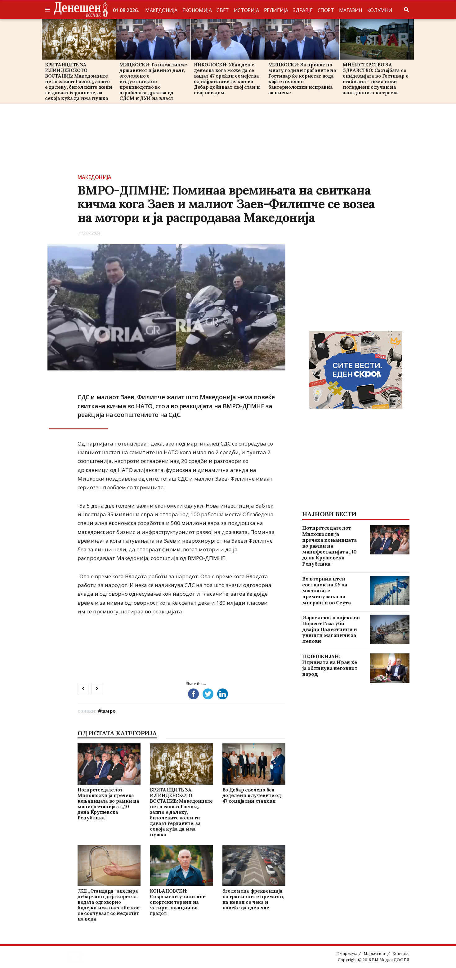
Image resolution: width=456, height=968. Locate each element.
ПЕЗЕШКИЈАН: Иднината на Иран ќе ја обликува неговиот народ (330, 665)
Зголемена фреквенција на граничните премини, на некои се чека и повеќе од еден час (253, 899)
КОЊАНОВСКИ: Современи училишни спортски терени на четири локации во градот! (178, 902)
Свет (223, 10)
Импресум (346, 953)
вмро (109, 711)
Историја (246, 10)
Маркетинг (375, 953)
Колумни (379, 10)
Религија (276, 10)
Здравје (302, 10)
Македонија (161, 10)
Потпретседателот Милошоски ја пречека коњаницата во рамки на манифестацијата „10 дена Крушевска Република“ (108, 804)
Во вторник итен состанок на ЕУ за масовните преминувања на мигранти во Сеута (326, 591)
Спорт (326, 10)
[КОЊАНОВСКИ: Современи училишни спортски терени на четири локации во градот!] (181, 865)
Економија (197, 10)
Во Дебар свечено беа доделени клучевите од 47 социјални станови (251, 795)
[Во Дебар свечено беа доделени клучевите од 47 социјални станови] (253, 764)
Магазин (350, 10)
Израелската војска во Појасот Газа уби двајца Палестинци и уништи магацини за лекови (331, 629)
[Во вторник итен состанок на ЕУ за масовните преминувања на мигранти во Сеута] (389, 590)
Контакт (400, 953)
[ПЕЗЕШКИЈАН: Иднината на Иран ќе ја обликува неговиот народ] (389, 668)
